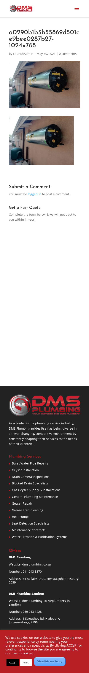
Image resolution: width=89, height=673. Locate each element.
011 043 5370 (32, 571)
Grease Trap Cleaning (27, 510)
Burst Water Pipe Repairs (30, 463)
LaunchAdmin (23, 54)
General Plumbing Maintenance (35, 497)
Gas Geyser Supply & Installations (36, 490)
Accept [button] (12, 662)
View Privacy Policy (49, 661)
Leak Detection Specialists (30, 523)
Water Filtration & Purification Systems (39, 537)
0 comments (68, 54)
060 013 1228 (32, 611)
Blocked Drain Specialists (30, 483)
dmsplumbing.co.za (36, 564)
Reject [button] (26, 662)
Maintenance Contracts (29, 530)
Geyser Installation (25, 470)
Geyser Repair (22, 503)
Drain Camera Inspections (30, 477)
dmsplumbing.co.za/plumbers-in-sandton (40, 602)
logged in (34, 194)
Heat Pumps (20, 517)
